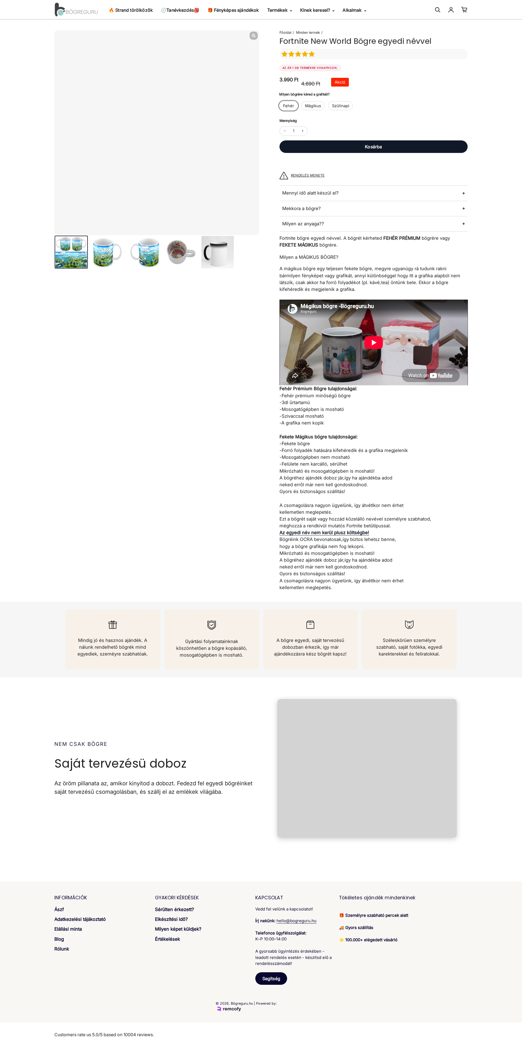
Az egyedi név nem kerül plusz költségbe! (324, 532)
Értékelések (167, 939)
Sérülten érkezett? (174, 909)
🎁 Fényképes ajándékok (233, 10)
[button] (299, 54)
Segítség (271, 978)
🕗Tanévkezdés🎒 (180, 10)
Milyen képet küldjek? (178, 929)
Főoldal (285, 32)
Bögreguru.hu (242, 1003)
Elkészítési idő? (171, 919)
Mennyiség (288, 121)
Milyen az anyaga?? (303, 223)
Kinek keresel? (315, 10)
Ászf (59, 909)
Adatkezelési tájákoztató (80, 919)
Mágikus (313, 105)
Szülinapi (340, 105)
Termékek (278, 10)
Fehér (288, 105)
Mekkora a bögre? (301, 208)
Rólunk (61, 949)
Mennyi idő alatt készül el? (310, 193)
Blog (59, 939)
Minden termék (308, 32)
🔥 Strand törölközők (131, 10)
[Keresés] (437, 10)
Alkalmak (353, 10)
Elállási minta (68, 929)
